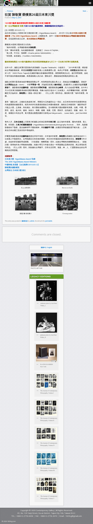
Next (85, 11)
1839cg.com (11, 521)
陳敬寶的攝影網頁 (12, 167)
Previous (9, 11)
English (49, 247)
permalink (48, 221)
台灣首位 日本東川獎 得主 (15, 170)
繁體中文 (44, 247)
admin (32, 221)
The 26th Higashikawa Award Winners (20, 161)
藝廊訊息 (25, 221)
